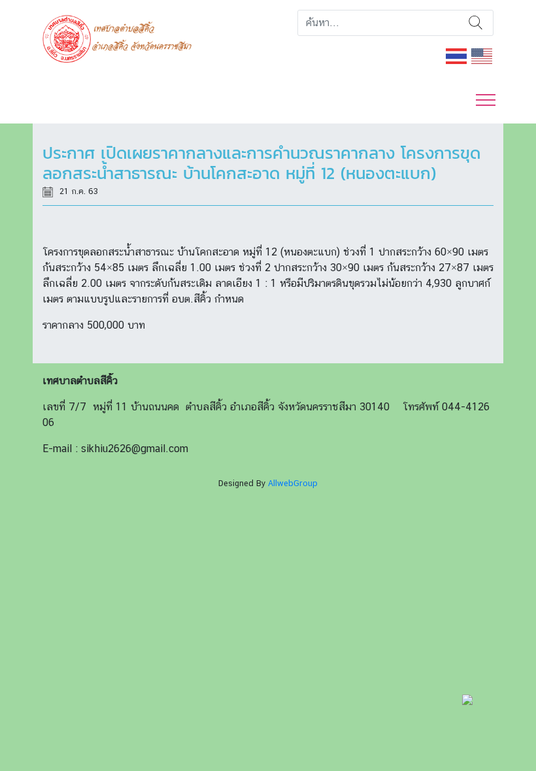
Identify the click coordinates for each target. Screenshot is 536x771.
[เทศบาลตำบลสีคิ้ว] (121, 37)
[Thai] (457, 55)
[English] (482, 55)
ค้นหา (475, 22)
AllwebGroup (293, 483)
